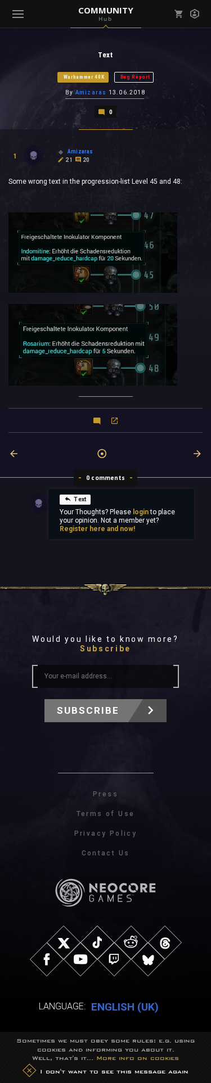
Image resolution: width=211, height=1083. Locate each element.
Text (80, 499)
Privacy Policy (105, 833)
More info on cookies (137, 1057)
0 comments (105, 478)
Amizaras (91, 92)
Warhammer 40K (84, 77)
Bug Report (135, 77)
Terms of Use (106, 814)
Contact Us (106, 853)
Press (105, 794)
